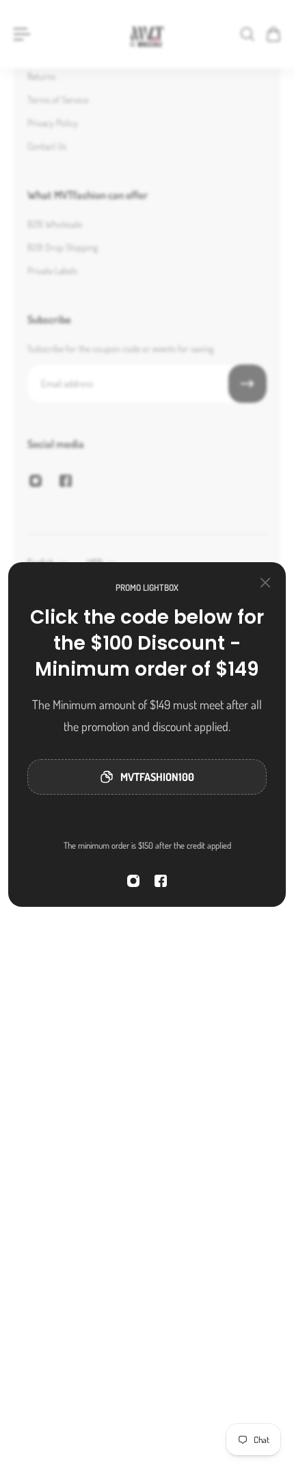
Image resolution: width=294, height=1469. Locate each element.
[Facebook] (161, 881)
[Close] (265, 582)
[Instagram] (133, 881)
